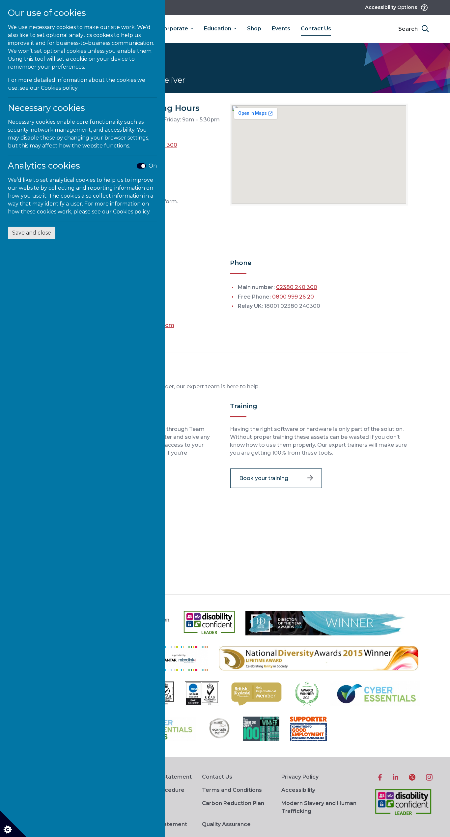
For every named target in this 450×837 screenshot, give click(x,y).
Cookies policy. (132, 212)
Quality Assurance (226, 824)
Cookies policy (59, 88)
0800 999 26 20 (293, 297)
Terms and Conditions (232, 790)
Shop (254, 28)
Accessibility (298, 790)
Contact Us (316, 28)
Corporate (174, 28)
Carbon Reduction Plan (233, 803)
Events (281, 28)
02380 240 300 (296, 287)
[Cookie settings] (13, 824)
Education (218, 28)
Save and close (31, 233)
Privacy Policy (300, 777)
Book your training (263, 478)
